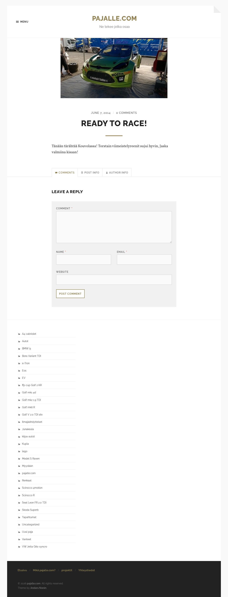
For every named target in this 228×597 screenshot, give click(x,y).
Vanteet (26, 539)
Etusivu (22, 570)
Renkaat (27, 480)
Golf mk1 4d (29, 392)
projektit (66, 570)
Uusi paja (27, 531)
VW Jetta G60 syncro (34, 546)
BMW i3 (26, 348)
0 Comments (126, 113)
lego (24, 451)
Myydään (27, 465)
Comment (64, 208)
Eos (24, 370)
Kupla (25, 443)
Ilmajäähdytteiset (32, 421)
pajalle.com (114, 18)
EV (23, 377)
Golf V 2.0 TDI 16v (32, 414)
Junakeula (28, 429)
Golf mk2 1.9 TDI (31, 399)
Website (62, 271)
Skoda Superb (30, 509)
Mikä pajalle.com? (44, 570)
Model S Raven (31, 458)
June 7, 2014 (101, 113)
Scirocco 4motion (32, 487)
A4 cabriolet (29, 333)
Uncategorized (30, 524)
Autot (25, 341)
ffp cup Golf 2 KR (32, 385)
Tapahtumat (29, 517)
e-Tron (26, 363)
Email (122, 251)
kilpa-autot (28, 436)
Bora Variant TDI (31, 355)
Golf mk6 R (28, 407)
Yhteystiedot (86, 570)
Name (61, 251)
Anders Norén (38, 587)
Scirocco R (28, 495)
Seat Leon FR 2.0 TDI (34, 502)
